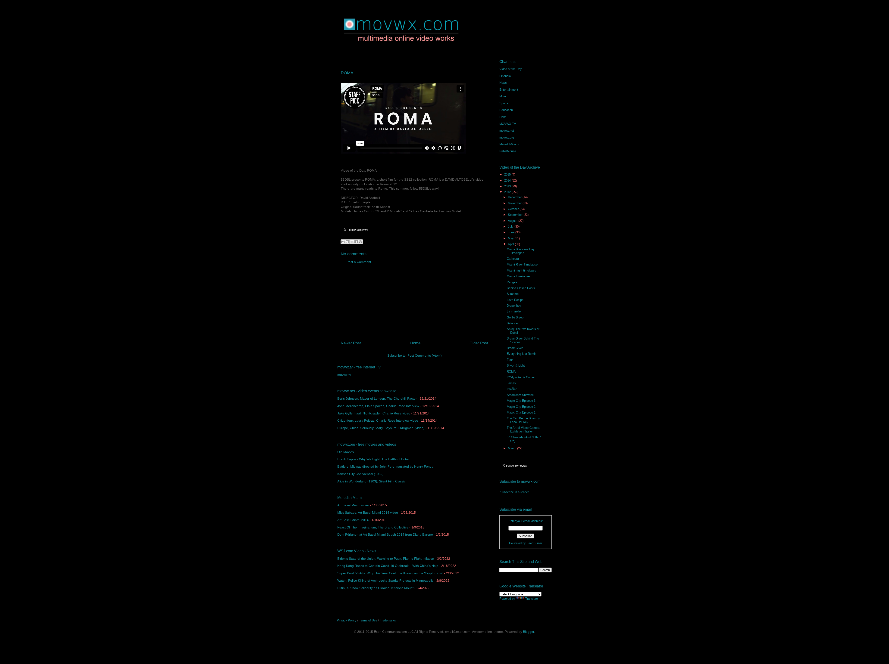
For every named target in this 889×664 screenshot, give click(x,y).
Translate (531, 598)
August (513, 220)
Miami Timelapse (518, 276)
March (512, 448)
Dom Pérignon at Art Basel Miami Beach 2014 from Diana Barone (385, 534)
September (515, 214)
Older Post (479, 343)
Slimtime (513, 294)
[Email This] (343, 241)
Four (510, 359)
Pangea (512, 282)
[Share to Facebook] (356, 241)
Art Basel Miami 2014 (353, 520)
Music (503, 96)
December (515, 197)
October (514, 209)
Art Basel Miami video (353, 505)
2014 (508, 180)
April (511, 244)
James (511, 383)
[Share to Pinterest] (360, 241)
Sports (503, 103)
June (511, 232)
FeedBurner (534, 543)
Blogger (528, 631)
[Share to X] (351, 241)
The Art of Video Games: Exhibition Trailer (523, 429)
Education (506, 110)
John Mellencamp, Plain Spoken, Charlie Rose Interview (378, 406)
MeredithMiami (509, 144)
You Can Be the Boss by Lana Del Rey (523, 420)
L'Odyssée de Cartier (521, 377)
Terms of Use (368, 620)
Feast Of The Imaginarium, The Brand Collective (372, 527)
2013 (508, 186)
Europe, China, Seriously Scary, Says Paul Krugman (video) (381, 428)
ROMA (511, 371)
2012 (508, 192)
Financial (505, 76)
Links (503, 117)
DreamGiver (515, 348)
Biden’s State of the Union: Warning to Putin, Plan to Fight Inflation (385, 558)
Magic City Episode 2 (521, 406)
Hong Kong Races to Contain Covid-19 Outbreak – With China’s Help (387, 566)
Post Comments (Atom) (424, 355)
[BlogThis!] (347, 241)
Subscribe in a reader (514, 492)
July (511, 226)
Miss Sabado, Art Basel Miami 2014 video (367, 512)
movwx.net (506, 130)
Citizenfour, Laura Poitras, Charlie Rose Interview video (377, 420)
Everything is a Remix (521, 353)
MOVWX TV (507, 124)
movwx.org (506, 137)
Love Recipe (515, 300)
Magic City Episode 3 (521, 400)
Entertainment (508, 89)
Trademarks (388, 620)
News (503, 82)
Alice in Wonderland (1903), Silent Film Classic (371, 481)
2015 (508, 174)
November (515, 203)
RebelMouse (507, 151)
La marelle (514, 311)
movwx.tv (344, 375)
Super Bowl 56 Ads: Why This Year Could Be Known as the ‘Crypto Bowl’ (390, 573)
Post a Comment (359, 262)
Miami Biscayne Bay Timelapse (521, 251)
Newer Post (351, 343)
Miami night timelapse (521, 270)
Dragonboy (514, 305)
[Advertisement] (414, 304)
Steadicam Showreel (520, 395)
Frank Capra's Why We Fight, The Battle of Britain (373, 459)
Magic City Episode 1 (521, 412)
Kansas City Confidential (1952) (360, 474)
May (511, 238)
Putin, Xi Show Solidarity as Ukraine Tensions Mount (375, 588)
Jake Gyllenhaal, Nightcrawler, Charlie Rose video (373, 413)
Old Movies (345, 452)
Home (415, 343)
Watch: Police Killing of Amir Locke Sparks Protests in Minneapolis (385, 580)
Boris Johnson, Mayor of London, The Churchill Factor (377, 398)
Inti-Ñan (512, 389)
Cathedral (513, 258)
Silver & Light (516, 365)
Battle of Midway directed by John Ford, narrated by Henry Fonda (385, 466)
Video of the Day (510, 69)
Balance (512, 323)
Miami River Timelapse (522, 264)
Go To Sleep (515, 317)
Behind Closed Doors (521, 288)
